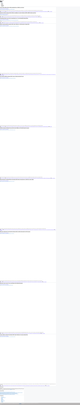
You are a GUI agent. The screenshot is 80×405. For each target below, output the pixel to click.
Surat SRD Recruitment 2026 (46, 126)
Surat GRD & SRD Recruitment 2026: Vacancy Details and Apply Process (12, 76)
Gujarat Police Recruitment (19, 126)
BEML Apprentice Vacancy (11, 74)
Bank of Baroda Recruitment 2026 (22, 229)
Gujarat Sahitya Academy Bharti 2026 (26, 385)
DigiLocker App (7, 333)
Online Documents (39, 333)
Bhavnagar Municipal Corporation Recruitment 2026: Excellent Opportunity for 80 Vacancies (15, 231)
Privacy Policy (2, 5)
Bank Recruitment (27, 229)
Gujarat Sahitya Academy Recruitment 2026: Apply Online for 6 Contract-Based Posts (14, 334)
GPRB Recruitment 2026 (12, 11)
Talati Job (2, 401)
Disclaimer (11, 389)
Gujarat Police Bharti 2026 (18, 11)
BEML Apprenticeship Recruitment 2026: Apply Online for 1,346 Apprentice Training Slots (14, 24)
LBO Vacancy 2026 (44, 229)
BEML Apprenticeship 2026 (17, 74)
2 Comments (50, 126)
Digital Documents (19, 333)
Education (2, 3)
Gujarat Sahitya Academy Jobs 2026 (33, 385)
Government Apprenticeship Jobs (42, 74)
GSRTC (2, 398)
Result (1, 400)
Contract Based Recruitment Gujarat (6, 385)
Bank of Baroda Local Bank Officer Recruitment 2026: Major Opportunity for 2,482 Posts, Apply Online (17, 179)
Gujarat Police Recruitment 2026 (24, 11)
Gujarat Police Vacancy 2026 (31, 11)
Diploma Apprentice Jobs (36, 74)
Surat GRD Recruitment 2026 (33, 126)
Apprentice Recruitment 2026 (6, 74)
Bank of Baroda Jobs (9, 229)
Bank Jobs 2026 (5, 229)
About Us (2, 4)
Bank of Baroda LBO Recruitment (14, 229)
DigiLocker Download (11, 333)
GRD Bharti (12, 126)
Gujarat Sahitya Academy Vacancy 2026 (41, 385)
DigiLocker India (15, 333)
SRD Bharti (23, 126)
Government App (30, 333)
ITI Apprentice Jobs (54, 74)
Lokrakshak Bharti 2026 (36, 11)
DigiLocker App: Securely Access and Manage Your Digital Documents (11, 283)
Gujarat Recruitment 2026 (19, 385)
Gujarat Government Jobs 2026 (13, 385)
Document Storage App (26, 333)
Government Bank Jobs (36, 229)
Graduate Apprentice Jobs (48, 74)
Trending (1, 11)
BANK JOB (1, 229)
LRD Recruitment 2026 (41, 11)
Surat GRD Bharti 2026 (27, 126)
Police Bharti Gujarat (46, 11)
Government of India (35, 333)
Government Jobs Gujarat (8, 126)
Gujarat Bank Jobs (40, 229)
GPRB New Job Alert (8, 11)
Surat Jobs (37, 126)
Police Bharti (4, 11)
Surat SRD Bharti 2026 (40, 126)
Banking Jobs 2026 (31, 229)
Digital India (22, 333)
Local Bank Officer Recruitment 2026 (50, 229)
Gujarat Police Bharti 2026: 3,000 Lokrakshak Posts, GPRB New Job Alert (12, 7)
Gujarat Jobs (15, 126)
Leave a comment (50, 11)
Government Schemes (3, 397)
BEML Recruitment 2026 (31, 74)
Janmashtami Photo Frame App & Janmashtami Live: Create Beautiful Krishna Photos (14, 18)
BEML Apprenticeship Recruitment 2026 (25, 74)
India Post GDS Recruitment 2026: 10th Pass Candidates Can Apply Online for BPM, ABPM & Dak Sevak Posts (18, 12)
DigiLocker (4, 333)
